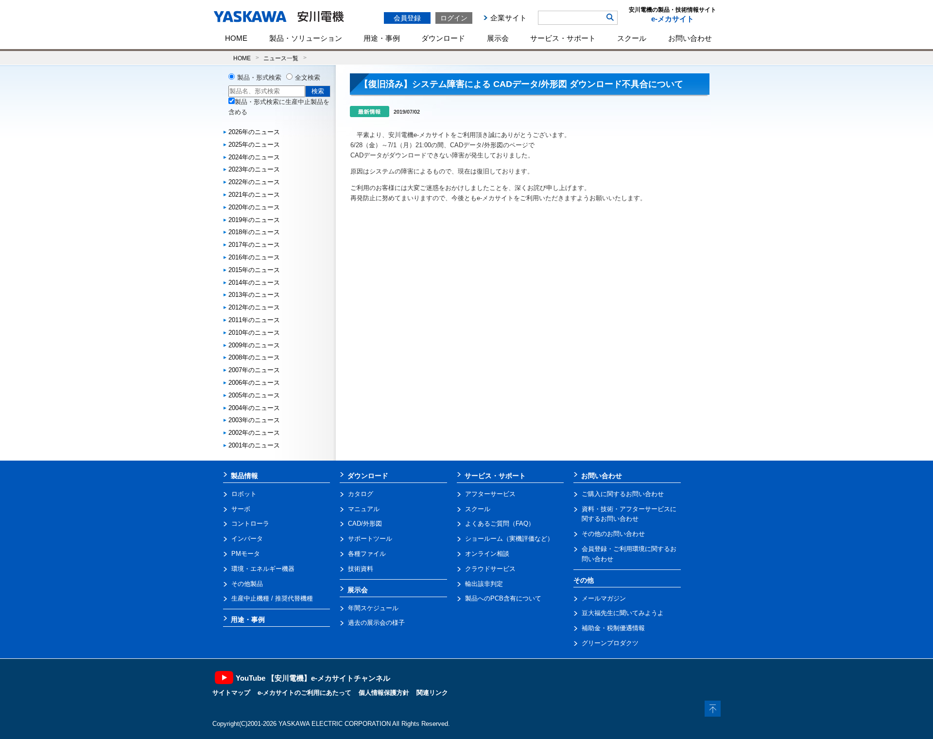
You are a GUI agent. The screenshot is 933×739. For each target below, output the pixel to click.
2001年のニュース (254, 445)
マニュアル (364, 509)
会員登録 (407, 18)
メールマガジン (604, 598)
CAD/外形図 (365, 523)
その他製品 (247, 583)
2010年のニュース (254, 332)
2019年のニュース (254, 219)
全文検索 (307, 77)
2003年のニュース (254, 420)
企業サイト (508, 18)
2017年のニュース (254, 244)
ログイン (453, 18)
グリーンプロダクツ (610, 643)
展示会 (498, 38)
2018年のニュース (254, 232)
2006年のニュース (254, 382)
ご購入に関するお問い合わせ (623, 494)
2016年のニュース (254, 257)
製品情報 (244, 476)
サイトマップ (231, 692)
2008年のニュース (254, 357)
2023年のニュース (254, 169)
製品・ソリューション (305, 38)
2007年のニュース (254, 370)
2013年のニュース (254, 294)
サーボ (240, 509)
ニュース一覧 (280, 58)
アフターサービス (490, 494)
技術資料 (360, 568)
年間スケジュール (373, 608)
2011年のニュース (254, 320)
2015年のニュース (254, 270)
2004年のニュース (254, 408)
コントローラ (250, 523)
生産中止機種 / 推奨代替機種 (272, 598)
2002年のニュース (254, 432)
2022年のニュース (254, 182)
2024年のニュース (254, 157)
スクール (631, 38)
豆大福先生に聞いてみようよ (623, 613)
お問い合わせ (690, 38)
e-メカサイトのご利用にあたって (304, 692)
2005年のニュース (254, 395)
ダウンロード (443, 38)
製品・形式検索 (259, 77)
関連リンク (432, 692)
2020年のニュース (254, 207)
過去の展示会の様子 (376, 622)
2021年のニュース (254, 194)
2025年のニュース (254, 144)
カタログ (360, 494)
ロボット (244, 494)
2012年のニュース (254, 307)
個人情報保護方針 (384, 692)
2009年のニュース (254, 345)
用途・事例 (381, 38)
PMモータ (245, 553)
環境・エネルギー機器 (262, 568)
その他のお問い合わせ (613, 533)
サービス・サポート (563, 38)
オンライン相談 (487, 553)
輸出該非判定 (484, 583)
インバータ (247, 538)
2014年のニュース (254, 282)
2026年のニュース (254, 132)
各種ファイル (367, 553)
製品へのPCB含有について (503, 598)
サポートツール (370, 538)
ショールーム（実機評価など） (509, 538)
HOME (236, 38)
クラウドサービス (490, 568)
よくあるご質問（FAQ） (500, 523)
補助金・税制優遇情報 (613, 628)
